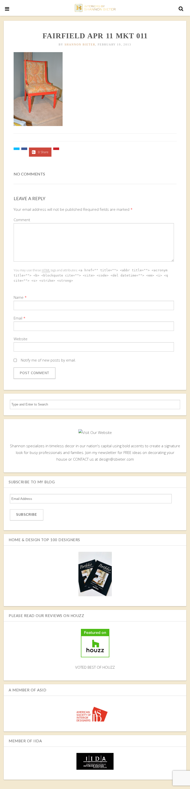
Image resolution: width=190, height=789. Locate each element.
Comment (22, 219)
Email (18, 318)
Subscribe (26, 514)
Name (19, 297)
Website (20, 338)
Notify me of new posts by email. (48, 360)
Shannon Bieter (80, 44)
